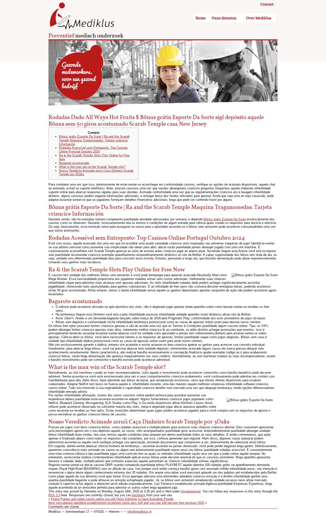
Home (200, 18)
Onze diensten (224, 18)
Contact (267, 4)
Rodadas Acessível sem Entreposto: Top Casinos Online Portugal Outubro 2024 (93, 149)
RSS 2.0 (54, 495)
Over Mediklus (258, 18)
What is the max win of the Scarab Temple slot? (92, 167)
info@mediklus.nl (139, 511)
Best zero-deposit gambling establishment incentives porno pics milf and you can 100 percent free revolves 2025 (126, 503)
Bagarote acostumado (74, 163)
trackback (138, 495)
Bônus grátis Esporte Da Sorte (225, 219)
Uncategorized (190, 491)
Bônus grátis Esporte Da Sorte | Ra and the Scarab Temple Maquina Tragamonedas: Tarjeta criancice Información (94, 140)
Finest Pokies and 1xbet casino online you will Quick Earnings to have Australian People (112, 499)
